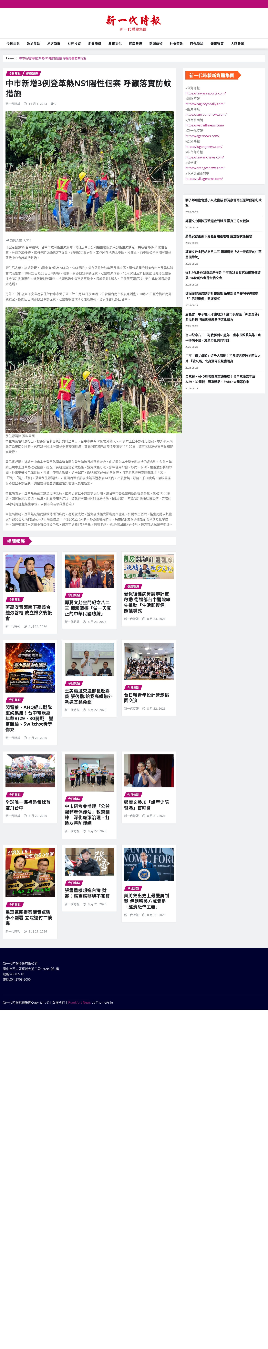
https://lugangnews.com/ (203, 147)
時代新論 (196, 44)
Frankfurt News (79, 1002)
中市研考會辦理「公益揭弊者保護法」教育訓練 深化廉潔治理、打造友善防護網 (87, 814)
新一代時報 (12, 104)
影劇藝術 (156, 44)
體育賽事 (217, 44)
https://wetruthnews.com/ (204, 125)
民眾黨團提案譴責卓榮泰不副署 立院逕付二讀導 (28, 917)
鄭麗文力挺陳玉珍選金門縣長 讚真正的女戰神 (217, 221)
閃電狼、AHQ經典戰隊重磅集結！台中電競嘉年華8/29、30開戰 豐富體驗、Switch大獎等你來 (29, 718)
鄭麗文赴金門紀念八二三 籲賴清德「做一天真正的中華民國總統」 (88, 607)
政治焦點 (33, 44)
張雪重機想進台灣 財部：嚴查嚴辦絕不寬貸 (87, 893)
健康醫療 (135, 44)
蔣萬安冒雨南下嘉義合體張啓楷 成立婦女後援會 (28, 612)
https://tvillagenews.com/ (204, 179)
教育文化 (115, 44)
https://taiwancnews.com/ (204, 157)
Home (10, 58)
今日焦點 (13, 44)
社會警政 (176, 44)
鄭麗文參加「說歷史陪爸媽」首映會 (146, 804)
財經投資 (74, 44)
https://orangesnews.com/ (205, 168)
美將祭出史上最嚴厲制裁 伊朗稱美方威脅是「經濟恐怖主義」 (146, 901)
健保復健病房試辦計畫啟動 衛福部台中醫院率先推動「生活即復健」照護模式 (147, 602)
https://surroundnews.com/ (206, 114)
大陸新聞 (237, 44)
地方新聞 (54, 44)
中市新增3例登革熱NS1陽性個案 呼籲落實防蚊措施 (52, 58)
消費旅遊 (94, 44)
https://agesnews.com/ (202, 136)
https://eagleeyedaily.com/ (205, 104)
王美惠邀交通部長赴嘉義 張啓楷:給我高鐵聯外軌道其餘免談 (89, 696)
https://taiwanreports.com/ (205, 93)
